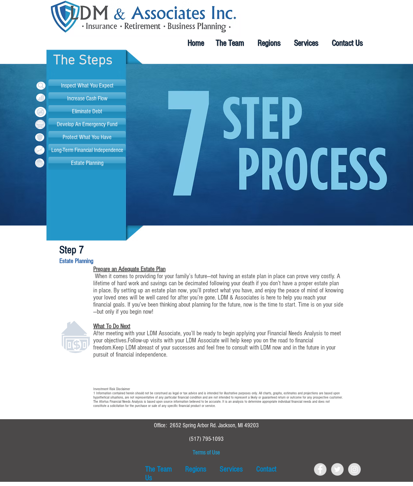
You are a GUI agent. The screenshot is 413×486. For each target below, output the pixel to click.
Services (306, 43)
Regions (269, 43)
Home (200, 43)
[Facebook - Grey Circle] (320, 469)
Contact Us (347, 43)
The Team (230, 43)
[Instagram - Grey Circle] (354, 469)
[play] (409, 231)
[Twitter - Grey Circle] (337, 469)
